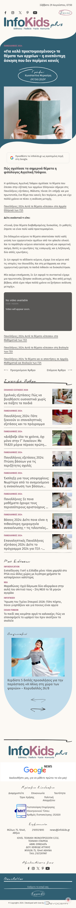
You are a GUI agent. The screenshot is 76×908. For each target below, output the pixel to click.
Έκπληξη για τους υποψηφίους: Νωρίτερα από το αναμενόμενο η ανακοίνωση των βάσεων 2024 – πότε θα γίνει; (26, 482)
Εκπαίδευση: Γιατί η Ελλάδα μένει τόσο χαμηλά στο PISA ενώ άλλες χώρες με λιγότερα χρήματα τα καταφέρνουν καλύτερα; (35, 574)
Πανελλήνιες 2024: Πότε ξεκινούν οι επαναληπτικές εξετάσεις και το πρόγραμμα (24, 420)
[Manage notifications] (68, 900)
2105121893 (38, 830)
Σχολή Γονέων (11, 610)
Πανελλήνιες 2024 (13, 46)
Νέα (6, 582)
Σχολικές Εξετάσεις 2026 (16, 390)
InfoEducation (11, 566)
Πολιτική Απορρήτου (49, 799)
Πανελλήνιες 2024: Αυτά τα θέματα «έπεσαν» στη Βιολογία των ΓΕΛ (36, 349)
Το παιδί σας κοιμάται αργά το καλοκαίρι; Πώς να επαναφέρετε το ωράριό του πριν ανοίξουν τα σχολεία (34, 617)
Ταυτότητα (59, 793)
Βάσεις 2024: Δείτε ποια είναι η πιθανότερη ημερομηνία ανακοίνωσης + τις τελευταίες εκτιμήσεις (26, 524)
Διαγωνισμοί (17, 634)
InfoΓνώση (9, 598)
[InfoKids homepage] (33, 23)
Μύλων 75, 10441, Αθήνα (16, 831)
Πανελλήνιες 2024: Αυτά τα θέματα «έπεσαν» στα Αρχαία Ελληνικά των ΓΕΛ (35, 208)
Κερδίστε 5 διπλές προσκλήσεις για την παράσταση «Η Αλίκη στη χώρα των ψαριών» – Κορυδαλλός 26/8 (35, 684)
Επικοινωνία (38, 793)
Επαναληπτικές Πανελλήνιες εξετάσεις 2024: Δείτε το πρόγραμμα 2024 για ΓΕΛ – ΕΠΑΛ (24, 545)
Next (38, 710)
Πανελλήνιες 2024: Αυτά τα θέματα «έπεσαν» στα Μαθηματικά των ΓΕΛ (31, 338)
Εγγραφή (38, 893)
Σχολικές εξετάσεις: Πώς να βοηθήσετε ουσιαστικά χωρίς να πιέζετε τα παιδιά (25, 399)
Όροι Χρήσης (27, 797)
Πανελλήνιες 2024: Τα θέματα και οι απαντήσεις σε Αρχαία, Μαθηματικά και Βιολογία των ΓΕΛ (36, 361)
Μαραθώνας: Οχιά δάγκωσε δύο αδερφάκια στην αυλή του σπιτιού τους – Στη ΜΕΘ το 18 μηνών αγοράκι (34, 589)
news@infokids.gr (60, 830)
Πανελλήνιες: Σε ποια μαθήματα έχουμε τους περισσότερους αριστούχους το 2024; (26, 503)
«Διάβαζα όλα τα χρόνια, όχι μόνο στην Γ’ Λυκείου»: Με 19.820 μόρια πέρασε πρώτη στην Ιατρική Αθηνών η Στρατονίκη (24, 441)
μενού (65, 12)
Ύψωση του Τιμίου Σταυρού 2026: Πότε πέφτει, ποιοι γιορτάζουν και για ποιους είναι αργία (33, 603)
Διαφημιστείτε (16, 793)
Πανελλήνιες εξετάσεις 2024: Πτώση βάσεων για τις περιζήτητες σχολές (24, 462)
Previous (38, 700)
